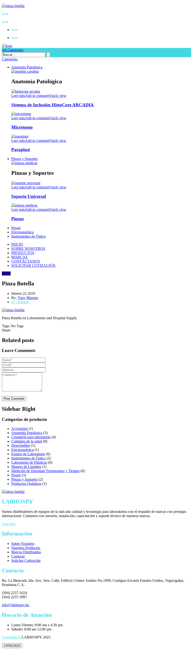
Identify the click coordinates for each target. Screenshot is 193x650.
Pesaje (16, 228)
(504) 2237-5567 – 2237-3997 (28, 14)
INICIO (17, 244)
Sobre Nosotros (22, 544)
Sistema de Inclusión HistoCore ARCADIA (52, 104)
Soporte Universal (28, 196)
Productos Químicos (26, 484)
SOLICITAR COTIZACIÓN (33, 265)
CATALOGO (12, 645)
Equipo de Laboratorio (28, 454)
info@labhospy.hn (19, 22)
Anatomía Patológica (26, 67)
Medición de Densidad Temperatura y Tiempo (45, 471)
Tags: (6, 326)
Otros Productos (26, 38)
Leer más (9, 524)
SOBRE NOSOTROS (28, 249)
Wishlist (20, 30)
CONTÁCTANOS (25, 261)
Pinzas (17, 218)
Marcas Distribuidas (26, 552)
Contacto (18, 556)
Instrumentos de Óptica (28, 236)
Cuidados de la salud (26, 441)
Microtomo (22, 127)
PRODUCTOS (22, 253)
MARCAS (19, 257)
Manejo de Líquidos (26, 467)
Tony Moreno (28, 298)
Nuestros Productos (25, 548)
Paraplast (20, 149)
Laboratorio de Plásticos (29, 462)
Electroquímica (22, 232)
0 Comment (20, 302)
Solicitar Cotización (25, 560)
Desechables (20, 445)
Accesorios (19, 429)
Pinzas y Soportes (24, 159)
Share (6, 330)
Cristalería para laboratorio (31, 437)
